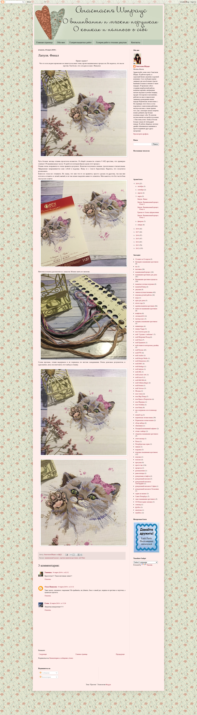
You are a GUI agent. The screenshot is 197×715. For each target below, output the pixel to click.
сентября (141, 190)
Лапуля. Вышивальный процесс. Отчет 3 (148, 216)
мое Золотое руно (141, 332)
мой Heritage (139, 366)
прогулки (138, 462)
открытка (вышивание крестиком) (146, 434)
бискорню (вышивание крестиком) (146, 262)
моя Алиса (139, 394)
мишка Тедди (139, 329)
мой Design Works (141, 358)
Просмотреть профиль (140, 134)
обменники (139, 426)
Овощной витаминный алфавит (145, 428)
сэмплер (138, 504)
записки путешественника (144, 292)
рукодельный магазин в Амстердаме (143, 482)
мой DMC (138, 363)
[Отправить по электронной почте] (71, 554)
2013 (137, 245)
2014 (137, 242)
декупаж (138, 289)
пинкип (137, 447)
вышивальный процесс (52, 558)
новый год (138, 415)
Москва (138, 391)
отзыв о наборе (140, 431)
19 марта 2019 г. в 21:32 (66, 587)
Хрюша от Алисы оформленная (148, 212)
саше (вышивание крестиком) (145, 499)
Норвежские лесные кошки (144, 420)
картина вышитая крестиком (69, 558)
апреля (140, 193)
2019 (137, 183)
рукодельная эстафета (142, 476)
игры (137, 298)
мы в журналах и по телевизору (146, 410)
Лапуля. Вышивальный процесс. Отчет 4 (148, 208)
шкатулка (138, 510)
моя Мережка (140, 402)
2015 (137, 238)
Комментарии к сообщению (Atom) (61, 658)
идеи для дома (140, 300)
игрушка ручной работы (143, 295)
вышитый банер (140, 287)
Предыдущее (120, 654)
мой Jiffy (138, 372)
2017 (137, 232)
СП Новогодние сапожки (143, 502)
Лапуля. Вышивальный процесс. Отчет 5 (148, 203)
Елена (47, 603)
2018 (137, 229)
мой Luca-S (139, 377)
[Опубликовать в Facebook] (78, 554)
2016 (137, 235)
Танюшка (48, 572)
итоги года (138, 303)
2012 (137, 248)
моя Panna (138, 407)
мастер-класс (139, 319)
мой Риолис (139, 350)
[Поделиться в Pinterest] (81, 554)
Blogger (108, 684)
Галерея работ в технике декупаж (111, 42)
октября (141, 186)
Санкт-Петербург (141, 496)
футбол (137, 507)
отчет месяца (139, 438)
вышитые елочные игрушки (144, 284)
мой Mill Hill (139, 380)
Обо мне (61, 42)
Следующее (43, 654)
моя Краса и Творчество (143, 399)
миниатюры (139, 326)
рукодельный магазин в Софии (145, 486)
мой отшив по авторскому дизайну (147, 345)
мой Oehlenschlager (141, 383)
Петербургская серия (142, 444)
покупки (138, 457)
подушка (138, 449)
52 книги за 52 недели (142, 259)
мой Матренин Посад (142, 337)
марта (140, 196)
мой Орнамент (140, 342)
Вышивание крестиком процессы (146, 279)
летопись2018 (139, 316)
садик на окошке (140, 493)
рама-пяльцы (139, 473)
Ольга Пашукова (51, 587)
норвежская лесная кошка (144, 417)
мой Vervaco (139, 388)
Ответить (48, 579)
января (140, 225)
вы (136, 266)
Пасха (137, 441)
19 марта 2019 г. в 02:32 (61, 572)
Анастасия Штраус (143, 66)
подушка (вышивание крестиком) (146, 452)
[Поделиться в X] (76, 554)
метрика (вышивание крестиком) (146, 321)
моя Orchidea (139, 404)
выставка (138, 269)
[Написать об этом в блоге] (73, 554)
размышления (140, 470)
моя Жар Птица (140, 396)
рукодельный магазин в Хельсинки (147, 489)
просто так (138, 465)
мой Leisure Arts (140, 374)
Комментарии (46, 677)
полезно (138, 459)
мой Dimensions (140, 361)
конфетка (138, 313)
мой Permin (139, 385)
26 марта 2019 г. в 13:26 (58, 603)
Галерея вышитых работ (80, 42)
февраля (141, 221)
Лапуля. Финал (142, 199)
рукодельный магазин (142, 479)
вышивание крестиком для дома (146, 275)
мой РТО (138, 353)
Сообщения (45, 673)
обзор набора (139, 423)
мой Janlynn (139, 369)
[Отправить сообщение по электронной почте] (66, 554)
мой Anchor (139, 355)
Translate (149, 565)
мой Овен (82, 558)
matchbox (138, 513)
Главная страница (44, 42)
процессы (138, 468)
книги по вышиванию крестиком (146, 308)
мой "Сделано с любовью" (144, 334)
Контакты (135, 42)
